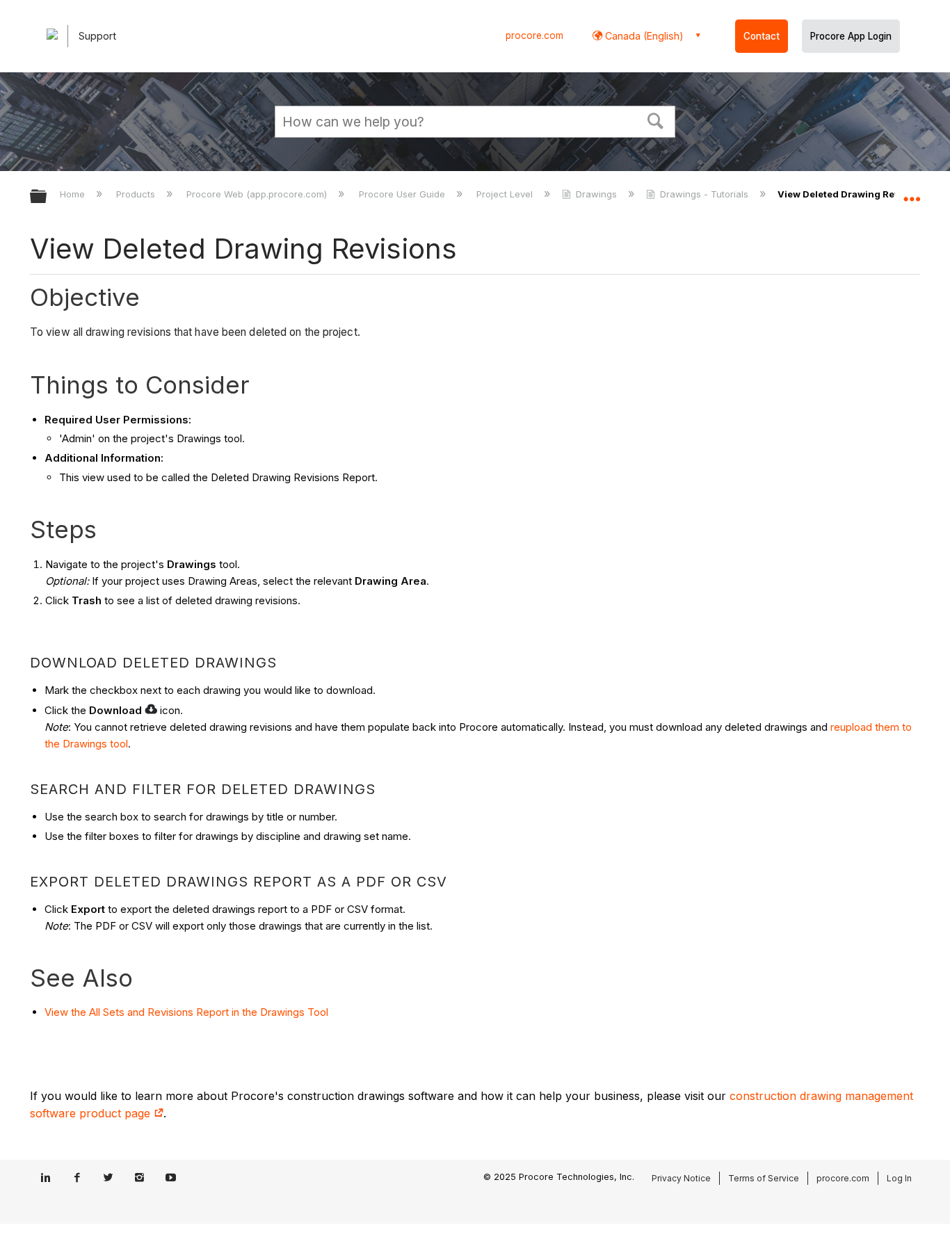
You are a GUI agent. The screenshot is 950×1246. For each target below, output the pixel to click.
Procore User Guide (403, 194)
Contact (761, 36)
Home (74, 194)
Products (137, 194)
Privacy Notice (681, 1178)
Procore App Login (851, 36)
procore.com (534, 35)
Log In (899, 1178)
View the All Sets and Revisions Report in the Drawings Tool (186, 1012)
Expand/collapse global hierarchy (47, 197)
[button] (655, 119)
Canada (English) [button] (643, 36)
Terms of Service (763, 1178)
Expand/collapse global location (911, 192)
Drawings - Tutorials (704, 194)
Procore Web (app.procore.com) (258, 194)
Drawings (596, 194)
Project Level (506, 194)
